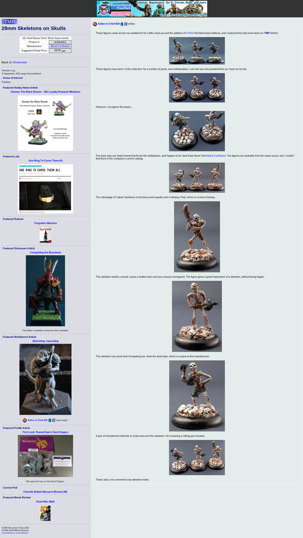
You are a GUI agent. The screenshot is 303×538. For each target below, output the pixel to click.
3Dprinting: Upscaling (45, 341)
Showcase (20, 62)
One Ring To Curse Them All (45, 160)
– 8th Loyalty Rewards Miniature (45, 91)
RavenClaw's (45, 432)
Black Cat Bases (60, 46)
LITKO (189, 33)
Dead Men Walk (45, 501)
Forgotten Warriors (45, 223)
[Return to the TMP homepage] (9, 22)
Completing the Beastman (45, 252)
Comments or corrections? (15, 533)
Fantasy (6, 82)
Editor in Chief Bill (38, 420)
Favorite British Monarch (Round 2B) (45, 491)
